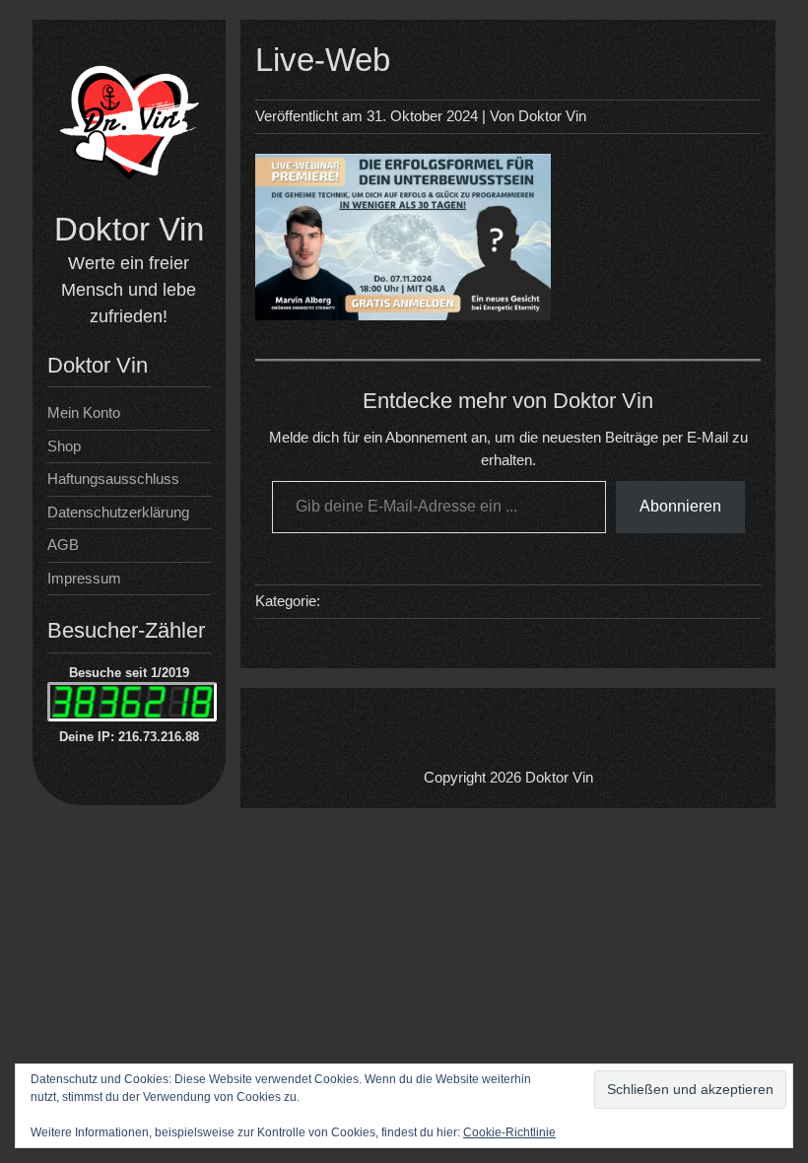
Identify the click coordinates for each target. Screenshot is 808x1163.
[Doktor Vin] (129, 197)
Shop (64, 446)
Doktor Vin (129, 229)
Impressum (84, 578)
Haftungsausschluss (113, 478)
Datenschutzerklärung (118, 512)
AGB (63, 544)
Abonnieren (680, 506)
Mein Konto (83, 412)
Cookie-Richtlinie (509, 1132)
